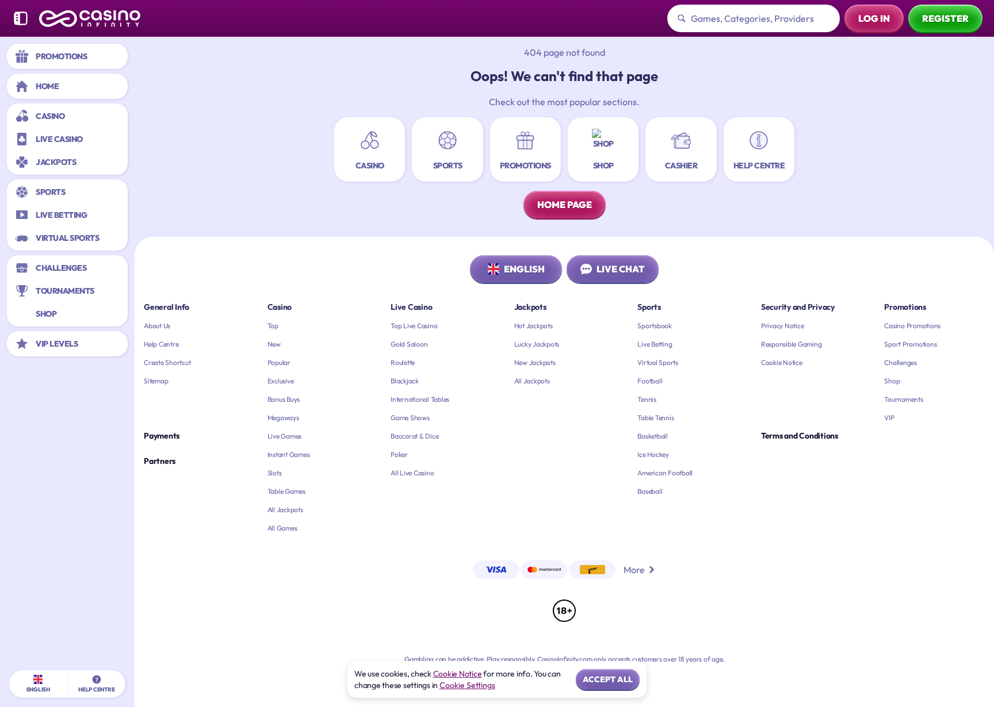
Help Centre (161, 344)
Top (272, 325)
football (649, 380)
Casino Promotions (912, 325)
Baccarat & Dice (414, 436)
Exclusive (280, 380)
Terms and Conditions (799, 436)
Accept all (608, 679)
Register (945, 18)
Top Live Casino (414, 325)
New (274, 344)
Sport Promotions (910, 344)
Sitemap (156, 380)
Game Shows (410, 417)
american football (665, 472)
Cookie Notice (781, 362)
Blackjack (405, 380)
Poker (399, 454)
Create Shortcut (167, 362)
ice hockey (653, 454)
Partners (159, 461)
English (524, 269)
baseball (649, 491)
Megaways (283, 417)
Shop (892, 380)
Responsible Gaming (791, 344)
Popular (278, 362)
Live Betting (654, 344)
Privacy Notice (782, 325)
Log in (874, 18)
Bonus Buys (283, 399)
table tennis (655, 417)
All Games (282, 528)
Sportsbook (654, 325)
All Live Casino (412, 472)
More (634, 569)
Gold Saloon (409, 344)
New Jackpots (535, 362)
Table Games (286, 491)
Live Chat (621, 269)
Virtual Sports (657, 362)
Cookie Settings (467, 685)
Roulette (403, 362)
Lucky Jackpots (537, 344)
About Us (157, 325)
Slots (274, 472)
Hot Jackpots (533, 325)
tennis (646, 399)
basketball (652, 436)
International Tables (420, 399)
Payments (161, 436)
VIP (889, 417)
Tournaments (903, 399)
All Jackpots (285, 509)
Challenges (900, 362)
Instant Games (288, 454)
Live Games (284, 436)
